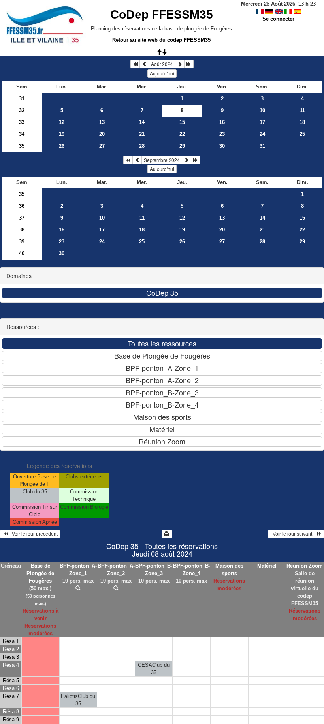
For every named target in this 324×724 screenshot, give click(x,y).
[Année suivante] (189, 64)
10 (262, 110)
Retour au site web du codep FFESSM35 (161, 40)
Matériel (267, 566)
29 (182, 146)
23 (222, 134)
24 (262, 134)
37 (21, 218)
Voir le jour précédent (33, 534)
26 (61, 146)
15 (182, 122)
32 (21, 110)
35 (21, 146)
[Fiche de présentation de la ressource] (78, 588)
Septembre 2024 (162, 159)
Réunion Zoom (304, 566)
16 (222, 122)
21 (142, 134)
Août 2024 (162, 63)
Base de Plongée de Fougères (40, 573)
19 (61, 134)
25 (302, 134)
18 (302, 122)
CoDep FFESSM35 (161, 14)
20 (102, 134)
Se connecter (278, 19)
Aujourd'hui (162, 73)
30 (222, 146)
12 (61, 122)
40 (21, 253)
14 (142, 122)
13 (102, 122)
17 (262, 122)
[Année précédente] (135, 64)
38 (21, 230)
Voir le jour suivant (293, 534)
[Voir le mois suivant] (180, 64)
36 (21, 206)
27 (102, 146)
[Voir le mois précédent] (144, 64)
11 (302, 110)
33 (21, 122)
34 (21, 134)
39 (21, 241)
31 (21, 99)
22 (182, 134)
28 (142, 146)
